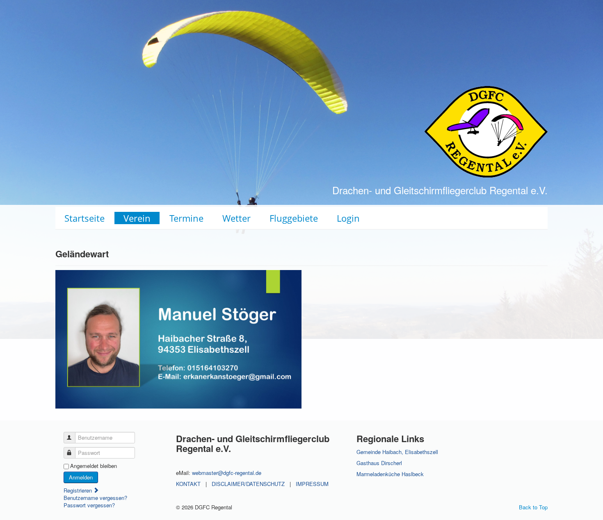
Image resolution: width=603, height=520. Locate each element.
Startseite (84, 218)
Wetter (236, 218)
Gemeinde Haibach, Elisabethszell (397, 452)
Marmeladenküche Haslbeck (390, 474)
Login (348, 218)
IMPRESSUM (312, 484)
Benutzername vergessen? (95, 498)
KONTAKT (188, 484)
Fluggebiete (294, 218)
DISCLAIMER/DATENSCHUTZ (248, 484)
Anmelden (81, 477)
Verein (137, 218)
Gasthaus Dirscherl (379, 463)
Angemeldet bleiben (93, 466)
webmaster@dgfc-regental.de (226, 473)
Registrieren (79, 490)
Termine (186, 218)
